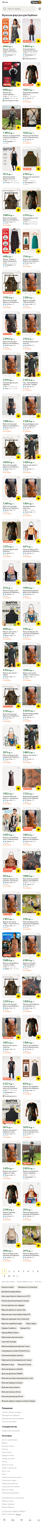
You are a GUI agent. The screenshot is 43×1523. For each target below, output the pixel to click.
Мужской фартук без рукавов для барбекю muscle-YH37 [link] (31, 1213)
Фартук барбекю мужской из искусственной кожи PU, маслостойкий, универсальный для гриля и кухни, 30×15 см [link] (10, 1213)
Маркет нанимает (8, 1504)
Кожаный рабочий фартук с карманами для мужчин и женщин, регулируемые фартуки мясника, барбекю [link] (11, 797)
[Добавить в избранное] (18, 20)
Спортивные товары (9, 1480)
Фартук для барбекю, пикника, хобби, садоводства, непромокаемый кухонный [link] (11, 964)
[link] (7, 1287)
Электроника (6, 1452)
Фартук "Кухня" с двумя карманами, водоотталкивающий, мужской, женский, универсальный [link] (11, 50)
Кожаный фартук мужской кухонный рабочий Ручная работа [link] (10, 1087)
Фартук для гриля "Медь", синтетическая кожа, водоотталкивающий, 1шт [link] (31, 674)
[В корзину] (18, 41)
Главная (4, 1520)
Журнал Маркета (8, 1507)
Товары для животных (10, 1483)
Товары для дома (8, 1458)
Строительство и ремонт (11, 1487)
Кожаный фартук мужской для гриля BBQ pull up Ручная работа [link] (30, 50)
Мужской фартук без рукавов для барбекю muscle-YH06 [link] (11, 1254)
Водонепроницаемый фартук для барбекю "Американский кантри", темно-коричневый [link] (30, 880)
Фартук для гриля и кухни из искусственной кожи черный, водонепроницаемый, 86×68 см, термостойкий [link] (11, 1046)
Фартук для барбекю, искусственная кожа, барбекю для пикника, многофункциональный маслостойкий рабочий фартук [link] (31, 136)
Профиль (38, 1520)
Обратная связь (7, 1501)
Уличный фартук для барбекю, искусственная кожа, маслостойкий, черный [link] (31, 219)
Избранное (21, 1520)
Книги (4, 1474)
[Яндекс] (18, 1514)
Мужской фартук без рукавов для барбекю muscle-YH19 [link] (31, 550)
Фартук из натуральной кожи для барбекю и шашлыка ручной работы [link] (11, 136)
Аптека (4, 1462)
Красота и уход (7, 1465)
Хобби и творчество (9, 1468)
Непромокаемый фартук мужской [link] (9, 178)
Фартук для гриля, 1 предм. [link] (30, 466)
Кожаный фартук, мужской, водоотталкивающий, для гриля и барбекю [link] (31, 507)
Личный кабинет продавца (11, 1412)
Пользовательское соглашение (13, 1498)
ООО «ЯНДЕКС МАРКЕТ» (17, 1511)
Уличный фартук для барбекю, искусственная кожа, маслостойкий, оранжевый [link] (10, 383)
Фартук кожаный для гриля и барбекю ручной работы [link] (30, 1172)
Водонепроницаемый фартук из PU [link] (30, 714)
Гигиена (5, 1449)
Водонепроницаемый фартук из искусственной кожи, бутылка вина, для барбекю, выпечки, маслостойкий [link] (30, 93)
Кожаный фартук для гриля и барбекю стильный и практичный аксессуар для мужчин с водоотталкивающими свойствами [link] (31, 425)
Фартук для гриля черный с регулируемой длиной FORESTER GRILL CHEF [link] (11, 93)
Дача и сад (6, 1471)
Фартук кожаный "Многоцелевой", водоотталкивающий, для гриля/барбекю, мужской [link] (31, 301)
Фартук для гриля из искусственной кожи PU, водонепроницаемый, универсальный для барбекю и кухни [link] (31, 1131)
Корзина (30, 1520)
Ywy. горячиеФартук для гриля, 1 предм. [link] (30, 383)
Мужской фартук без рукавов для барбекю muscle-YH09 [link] (11, 591)
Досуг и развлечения (9, 1440)
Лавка (13, 1520)
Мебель (4, 1443)
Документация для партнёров (13, 1418)
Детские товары (8, 1490)
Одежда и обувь (8, 1455)
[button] (39, 8)
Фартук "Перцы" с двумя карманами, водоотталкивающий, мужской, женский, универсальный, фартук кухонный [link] (11, 260)
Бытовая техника (8, 1446)
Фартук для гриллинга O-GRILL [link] (31, 178)
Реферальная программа (11, 1431)
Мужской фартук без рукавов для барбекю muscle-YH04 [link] (31, 923)
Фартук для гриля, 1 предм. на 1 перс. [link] (10, 632)
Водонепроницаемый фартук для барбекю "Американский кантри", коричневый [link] (30, 591)
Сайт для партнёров (9, 1422)
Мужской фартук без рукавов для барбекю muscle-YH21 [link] (31, 632)
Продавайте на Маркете (10, 1415)
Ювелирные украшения (10, 1493)
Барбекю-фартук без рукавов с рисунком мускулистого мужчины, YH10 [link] (10, 880)
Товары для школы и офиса (12, 1477)
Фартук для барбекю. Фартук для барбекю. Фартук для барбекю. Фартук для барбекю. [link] (31, 260)
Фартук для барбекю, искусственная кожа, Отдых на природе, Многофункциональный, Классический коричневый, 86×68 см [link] (11, 838)
